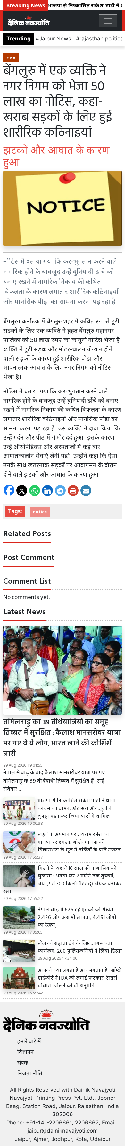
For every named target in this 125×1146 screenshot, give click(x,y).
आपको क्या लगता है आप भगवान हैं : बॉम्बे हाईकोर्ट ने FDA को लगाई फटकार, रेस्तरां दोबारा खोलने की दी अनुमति (79, 978)
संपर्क (22, 1063)
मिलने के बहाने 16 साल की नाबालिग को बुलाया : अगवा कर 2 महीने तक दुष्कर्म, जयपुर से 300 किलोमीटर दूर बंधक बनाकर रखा (62, 880)
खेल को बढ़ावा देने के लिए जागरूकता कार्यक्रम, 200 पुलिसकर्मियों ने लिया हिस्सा (80, 947)
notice (40, 512)
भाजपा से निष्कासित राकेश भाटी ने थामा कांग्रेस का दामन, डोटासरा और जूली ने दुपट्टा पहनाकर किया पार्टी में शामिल (77, 808)
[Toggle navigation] (108, 20)
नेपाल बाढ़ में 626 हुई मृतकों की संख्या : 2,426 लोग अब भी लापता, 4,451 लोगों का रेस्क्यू (77, 917)
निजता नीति (29, 1073)
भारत (10, 57)
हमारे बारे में (29, 1041)
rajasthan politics (101, 38)
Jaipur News (55, 38)
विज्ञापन (25, 1052)
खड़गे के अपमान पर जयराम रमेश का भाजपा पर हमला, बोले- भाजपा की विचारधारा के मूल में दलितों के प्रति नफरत (79, 842)
